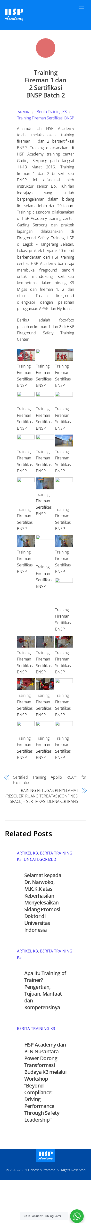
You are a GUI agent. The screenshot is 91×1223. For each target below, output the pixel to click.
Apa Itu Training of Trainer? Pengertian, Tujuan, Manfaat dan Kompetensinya (45, 990)
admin (24, 111)
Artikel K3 (27, 853)
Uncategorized (40, 859)
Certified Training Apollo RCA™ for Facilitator (49, 780)
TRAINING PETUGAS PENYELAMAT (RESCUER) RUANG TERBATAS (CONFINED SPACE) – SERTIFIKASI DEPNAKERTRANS (42, 796)
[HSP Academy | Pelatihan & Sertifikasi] (14, 21)
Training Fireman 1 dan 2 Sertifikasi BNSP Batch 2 (45, 83)
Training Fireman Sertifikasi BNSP (45, 118)
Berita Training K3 (52, 111)
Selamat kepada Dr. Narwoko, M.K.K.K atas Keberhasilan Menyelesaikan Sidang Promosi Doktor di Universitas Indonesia (42, 902)
